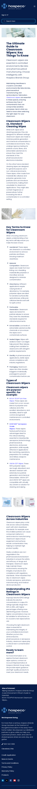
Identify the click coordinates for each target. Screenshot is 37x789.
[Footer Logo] (14, 710)
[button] (5, 15)
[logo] (14, 6)
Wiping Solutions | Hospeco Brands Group (18, 691)
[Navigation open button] (34, 6)
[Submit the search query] (4, 21)
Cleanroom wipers (13, 522)
